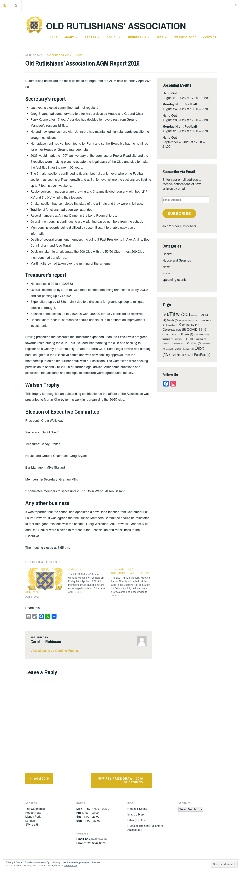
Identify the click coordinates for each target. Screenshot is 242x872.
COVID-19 (197, 329)
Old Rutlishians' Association (116, 26)
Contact (210, 37)
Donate (187, 334)
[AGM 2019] (89, 581)
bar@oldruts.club (96, 839)
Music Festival (184, 348)
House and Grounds (176, 260)
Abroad (195, 315)
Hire (160, 37)
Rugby (189, 355)
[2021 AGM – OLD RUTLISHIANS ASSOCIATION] (132, 582)
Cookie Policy (70, 865)
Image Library (136, 814)
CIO (198, 320)
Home (53, 37)
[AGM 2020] (45, 579)
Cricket (167, 253)
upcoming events (174, 279)
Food (190, 338)
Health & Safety (137, 809)
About (69, 37)
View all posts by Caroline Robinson (55, 650)
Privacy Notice (136, 820)
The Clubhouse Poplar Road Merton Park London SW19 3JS (35, 817)
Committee (172, 325)
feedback (167, 338)
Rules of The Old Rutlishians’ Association (145, 828)
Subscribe (179, 213)
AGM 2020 (32, 592)
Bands (172, 320)
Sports (90, 37)
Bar (182, 320)
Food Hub (200, 338)
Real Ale (177, 354)
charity (189, 320)
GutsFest (194, 343)
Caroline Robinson (59, 55)
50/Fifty (176, 314)
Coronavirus (174, 329)
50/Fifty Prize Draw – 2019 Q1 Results (120, 780)
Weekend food (185, 37)
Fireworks (179, 338)
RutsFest (202, 354)
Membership (137, 37)
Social (112, 37)
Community (189, 324)
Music (170, 349)
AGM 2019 (41, 778)
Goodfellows (179, 343)
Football (167, 343)
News (79, 55)
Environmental (201, 334)
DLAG (176, 334)
